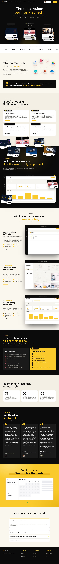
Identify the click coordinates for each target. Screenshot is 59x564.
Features (22, 553)
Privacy (52, 561)
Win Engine (23, 554)
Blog (46, 556)
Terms (55, 561)
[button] (29, 267)
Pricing (29, 1)
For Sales (34, 554)
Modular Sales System (48, 553)
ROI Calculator (47, 554)
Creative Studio (47, 551)
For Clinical (34, 556)
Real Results (24, 1)
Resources (33, 1)
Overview (22, 551)
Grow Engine (23, 556)
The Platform (11, 1)
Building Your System (18, 1)
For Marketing (35, 553)
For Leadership (35, 551)
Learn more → (7, 133)
